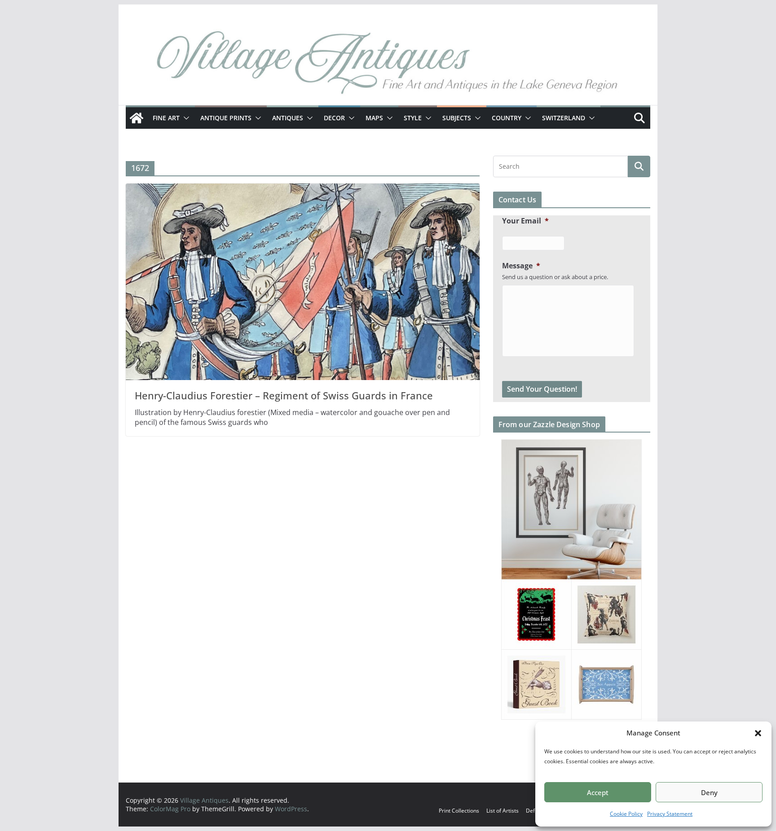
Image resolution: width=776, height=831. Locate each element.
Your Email (525, 221)
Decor (334, 118)
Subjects (456, 118)
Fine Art (166, 118)
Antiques (287, 118)
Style (413, 118)
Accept (597, 792)
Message (521, 266)
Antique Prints (225, 118)
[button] (758, 733)
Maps (374, 118)
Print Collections (459, 810)
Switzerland (563, 118)
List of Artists (502, 810)
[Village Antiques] (388, 65)
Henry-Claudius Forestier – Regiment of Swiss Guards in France (284, 395)
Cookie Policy (626, 814)
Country (506, 118)
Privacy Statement (669, 814)
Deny (709, 792)
